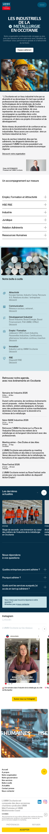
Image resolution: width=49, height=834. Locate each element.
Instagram (7, 616)
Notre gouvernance (10, 778)
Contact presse (8, 788)
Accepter (24, 830)
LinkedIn (6, 619)
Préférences (12, 825)
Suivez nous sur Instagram (24, 699)
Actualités (6, 786)
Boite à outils (7, 783)
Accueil (5, 769)
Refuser (36, 825)
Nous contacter (8, 791)
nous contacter (23, 604)
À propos (5, 772)
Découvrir (13, 300)
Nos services (7, 780)
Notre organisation (9, 775)
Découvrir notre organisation (13, 154)
